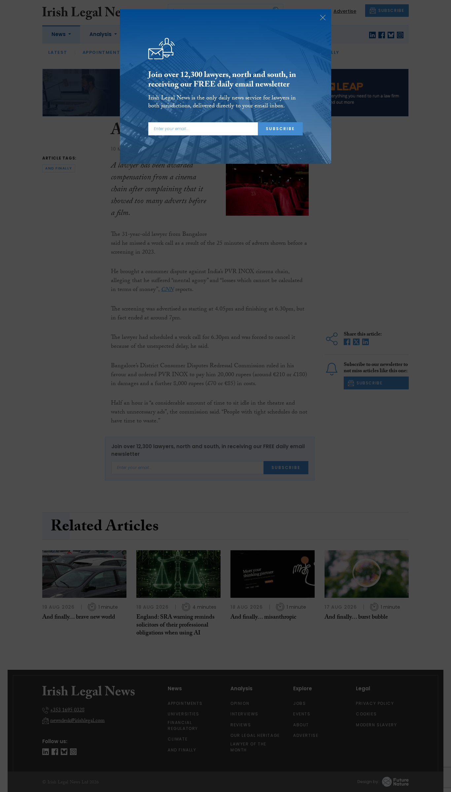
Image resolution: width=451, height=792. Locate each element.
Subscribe (280, 128)
